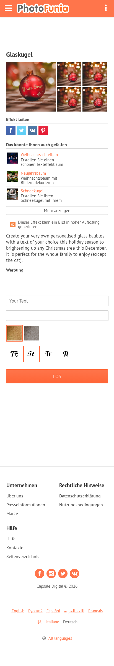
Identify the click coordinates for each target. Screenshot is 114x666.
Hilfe (10, 538)
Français (95, 610)
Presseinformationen (25, 504)
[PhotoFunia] (43, 8)
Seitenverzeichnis (22, 556)
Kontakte (14, 547)
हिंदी (39, 621)
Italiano (52, 621)
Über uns (14, 496)
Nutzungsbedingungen (81, 504)
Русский (35, 610)
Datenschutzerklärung (80, 496)
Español (53, 610)
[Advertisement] (57, 32)
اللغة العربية (74, 610)
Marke (12, 513)
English (18, 610)
